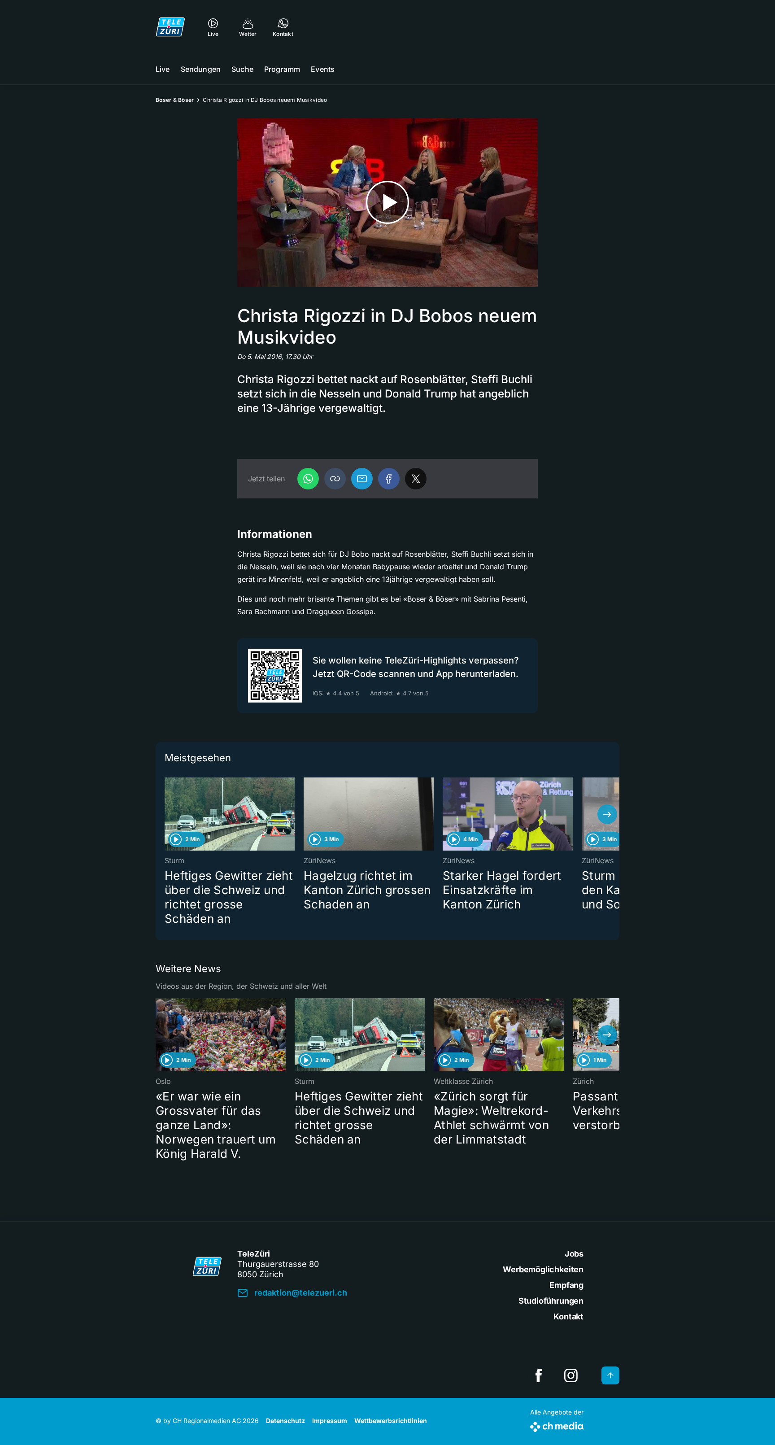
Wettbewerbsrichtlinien (390, 1420)
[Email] (362, 478)
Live (163, 69)
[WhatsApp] (308, 478)
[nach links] (168, 814)
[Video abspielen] (387, 202)
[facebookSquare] (539, 1375)
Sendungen (201, 69)
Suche (242, 69)
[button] (335, 478)
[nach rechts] (607, 814)
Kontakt (568, 1316)
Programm (282, 69)
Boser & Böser (175, 99)
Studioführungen (550, 1300)
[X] (416, 478)
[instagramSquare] (571, 1375)
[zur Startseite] (170, 27)
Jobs (574, 1253)
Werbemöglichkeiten (543, 1269)
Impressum (329, 1420)
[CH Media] (556, 1425)
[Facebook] (389, 478)
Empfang (566, 1285)
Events (323, 69)
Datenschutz (285, 1420)
